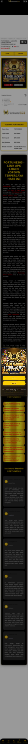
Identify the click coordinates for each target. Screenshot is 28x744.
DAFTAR (14, 383)
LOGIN (14, 378)
